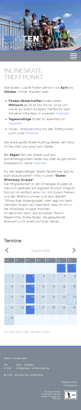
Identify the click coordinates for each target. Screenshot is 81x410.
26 (32, 307)
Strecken (32, 133)
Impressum (70, 385)
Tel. (6, 364)
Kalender (63, 113)
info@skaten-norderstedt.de (32, 368)
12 (32, 286)
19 (32, 296)
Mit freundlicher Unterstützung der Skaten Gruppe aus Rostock (50, 395)
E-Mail (7, 368)
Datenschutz (69, 382)
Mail (44, 192)
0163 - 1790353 (25, 365)
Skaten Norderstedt (21, 41)
